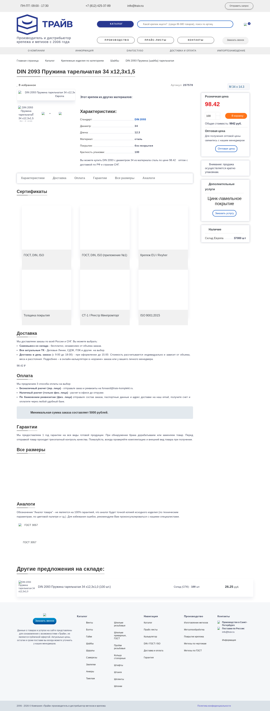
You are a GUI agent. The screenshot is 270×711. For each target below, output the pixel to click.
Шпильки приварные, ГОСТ (120, 635)
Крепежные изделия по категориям (82, 60)
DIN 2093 (140, 119)
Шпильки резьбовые (119, 624)
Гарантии (100, 178)
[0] (245, 24)
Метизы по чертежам (195, 643)
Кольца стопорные (120, 657)
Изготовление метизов (196, 622)
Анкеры (90, 671)
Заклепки (91, 664)
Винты (89, 622)
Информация (229, 640)
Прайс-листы (151, 629)
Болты (89, 629)
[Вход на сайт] (214, 6)
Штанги (118, 672)
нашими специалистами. (165, 516)
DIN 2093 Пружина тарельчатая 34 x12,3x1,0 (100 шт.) (74, 586)
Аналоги (149, 178)
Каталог (50, 60)
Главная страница (28, 60)
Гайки (89, 636)
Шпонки (118, 686)
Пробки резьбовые (119, 647)
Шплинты (119, 679)
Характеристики (33, 178)
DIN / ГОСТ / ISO (152, 643)
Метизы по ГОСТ (193, 650)
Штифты (118, 665)
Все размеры (124, 178)
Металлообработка (194, 629)
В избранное (27, 85)
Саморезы (91, 657)
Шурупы (90, 650)
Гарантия (149, 657)
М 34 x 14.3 (237, 86)
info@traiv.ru (228, 632)
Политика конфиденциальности (214, 706)
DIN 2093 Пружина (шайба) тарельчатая (150, 60)
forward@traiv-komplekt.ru (117, 388)
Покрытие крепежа (194, 636)
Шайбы (114, 60)
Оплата (79, 178)
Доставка (59, 178)
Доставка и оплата (153, 650)
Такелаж (90, 678)
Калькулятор (150, 636)
